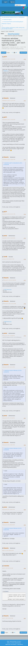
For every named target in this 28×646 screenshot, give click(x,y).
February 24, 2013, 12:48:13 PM (8, 444)
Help (8, 641)
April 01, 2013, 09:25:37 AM (7, 618)
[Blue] (24, 7)
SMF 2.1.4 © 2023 (10, 642)
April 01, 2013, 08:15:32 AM (7, 568)
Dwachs (9, 23)
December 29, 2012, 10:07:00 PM (8, 238)
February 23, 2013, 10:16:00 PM (8, 418)
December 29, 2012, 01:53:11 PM (8, 214)
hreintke (6, 566)
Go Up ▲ (19, 641)
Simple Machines (17, 642)
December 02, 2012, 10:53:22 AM (8, 59)
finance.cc (6, 70)
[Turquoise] (24, 8)
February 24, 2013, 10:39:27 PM (8, 509)
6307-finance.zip (7, 289)
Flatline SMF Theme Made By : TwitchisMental (14, 644)
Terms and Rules (13, 641)
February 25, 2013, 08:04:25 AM (8, 524)
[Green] (26, 7)
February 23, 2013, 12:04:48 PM (8, 335)
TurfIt (5, 256)
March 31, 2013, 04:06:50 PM (8, 550)
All (16, 52)
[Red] (23, 7)
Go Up (2, 632)
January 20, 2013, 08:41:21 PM (8, 259)
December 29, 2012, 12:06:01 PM (8, 159)
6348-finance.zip (7, 321)
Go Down (3, 52)
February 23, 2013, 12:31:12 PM (8, 367)
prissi (5, 235)
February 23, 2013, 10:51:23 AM (10, 303)
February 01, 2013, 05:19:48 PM (10, 280)
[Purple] (23, 8)
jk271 (5, 57)
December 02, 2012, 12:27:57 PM (8, 100)
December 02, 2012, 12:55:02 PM (8, 119)
